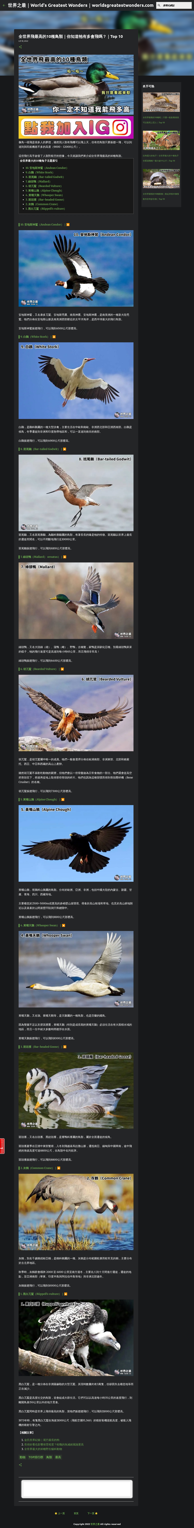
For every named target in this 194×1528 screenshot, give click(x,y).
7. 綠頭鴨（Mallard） (39, 181)
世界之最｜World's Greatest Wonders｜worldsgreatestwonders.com (81, 5)
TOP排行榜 (36, 1457)
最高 (58, 1457)
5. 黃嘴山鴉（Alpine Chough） (45, 190)
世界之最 (95, 1523)
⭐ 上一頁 (60, 1513)
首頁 (76, 1513)
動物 (22, 1457)
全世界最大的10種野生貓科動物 (43, 1449)
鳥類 (49, 1457)
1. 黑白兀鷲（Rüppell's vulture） (46, 208)
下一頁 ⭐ (92, 1513)
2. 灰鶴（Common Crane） (43, 204)
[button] (20, 47)
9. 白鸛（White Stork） (40, 172)
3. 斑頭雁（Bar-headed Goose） (46, 199)
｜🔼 (67, 224)
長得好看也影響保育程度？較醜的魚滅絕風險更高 (54, 1444)
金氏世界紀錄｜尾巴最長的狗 (41, 1440)
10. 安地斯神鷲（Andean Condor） (47, 168)
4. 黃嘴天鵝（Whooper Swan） (45, 195)
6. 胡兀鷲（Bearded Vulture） (44, 186)
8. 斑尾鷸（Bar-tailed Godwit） (45, 177)
